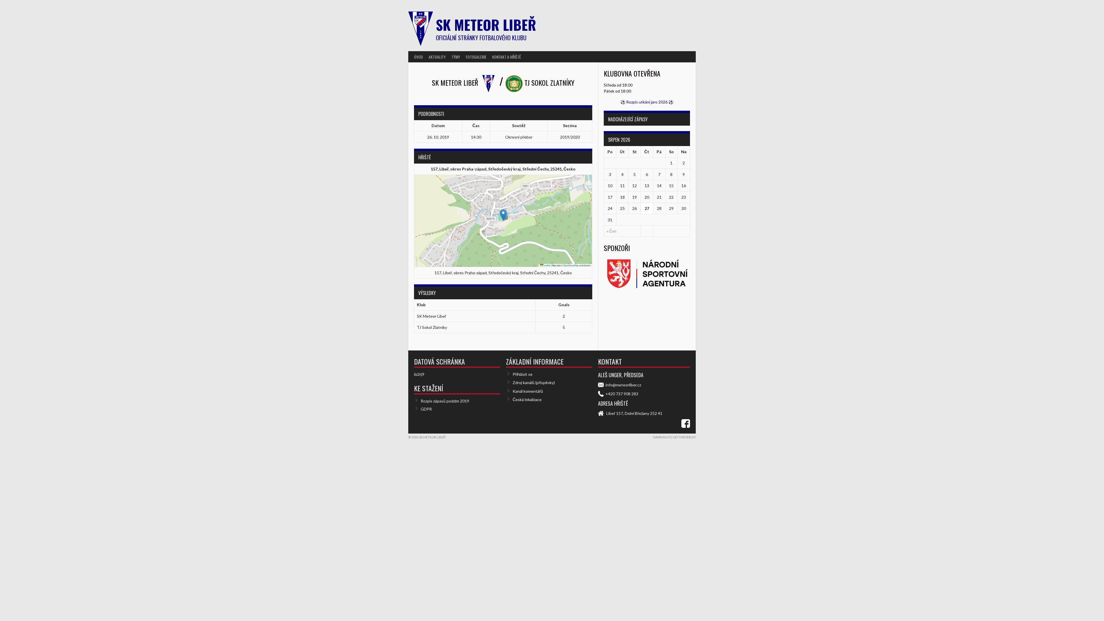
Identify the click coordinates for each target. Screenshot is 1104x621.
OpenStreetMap (571, 265)
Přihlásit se (522, 374)
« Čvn (611, 231)
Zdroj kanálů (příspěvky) (534, 382)
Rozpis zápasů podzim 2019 (445, 400)
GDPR (426, 409)
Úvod (418, 57)
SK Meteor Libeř (486, 24)
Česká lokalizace (527, 399)
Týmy (455, 57)
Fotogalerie (476, 57)
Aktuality (437, 57)
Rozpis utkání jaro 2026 (647, 101)
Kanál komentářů (528, 391)
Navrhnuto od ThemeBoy (674, 437)
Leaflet (546, 265)
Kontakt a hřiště (506, 57)
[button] (503, 215)
